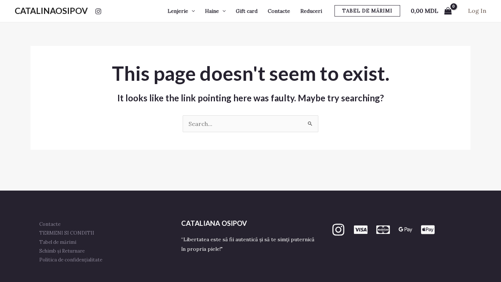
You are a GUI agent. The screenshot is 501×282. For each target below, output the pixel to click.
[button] (191, 11)
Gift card (246, 11)
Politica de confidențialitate (70, 260)
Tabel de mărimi (57, 242)
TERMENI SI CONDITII (66, 233)
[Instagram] (98, 11)
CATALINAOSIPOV (51, 11)
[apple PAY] (428, 229)
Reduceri (311, 11)
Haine (212, 11)
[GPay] (405, 229)
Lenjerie (178, 11)
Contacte (279, 11)
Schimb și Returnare (62, 251)
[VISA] (360, 229)
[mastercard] (383, 229)
